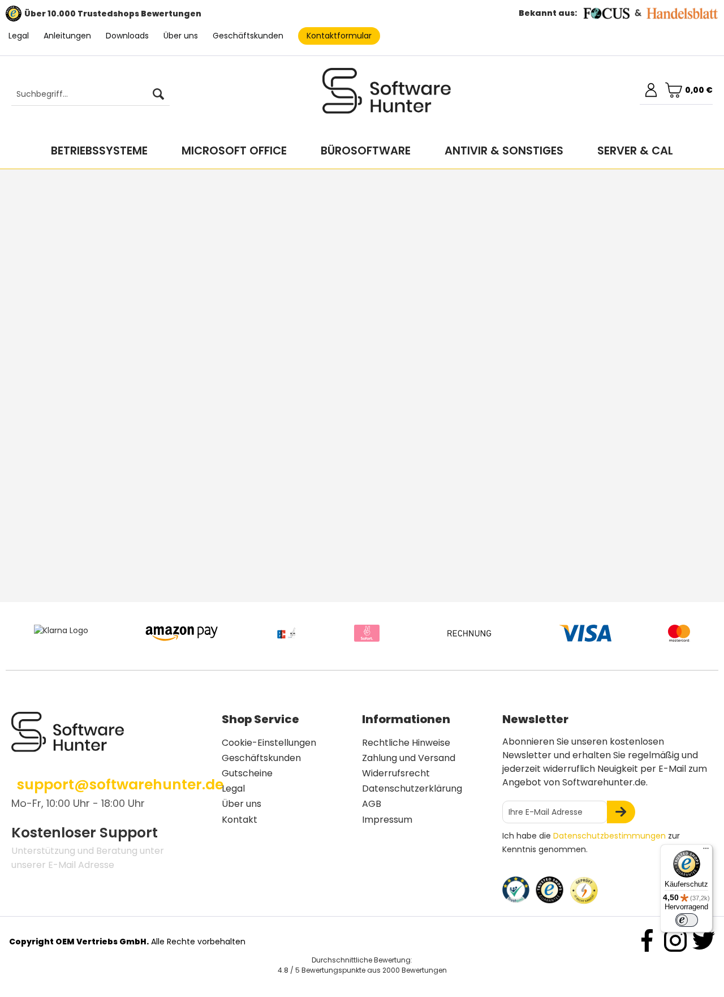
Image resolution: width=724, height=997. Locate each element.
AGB (371, 803)
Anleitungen (67, 35)
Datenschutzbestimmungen (609, 835)
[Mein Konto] (651, 90)
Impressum (387, 819)
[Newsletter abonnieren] (621, 812)
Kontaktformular (339, 35)
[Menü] (706, 851)
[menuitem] (85, 94)
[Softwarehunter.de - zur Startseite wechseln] (386, 95)
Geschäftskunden (248, 35)
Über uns (180, 35)
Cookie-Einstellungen (269, 742)
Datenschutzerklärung (412, 788)
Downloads (127, 35)
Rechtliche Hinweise (406, 742)
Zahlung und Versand (408, 757)
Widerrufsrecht (396, 773)
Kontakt (239, 819)
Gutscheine (247, 773)
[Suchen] (158, 94)
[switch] (686, 920)
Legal (18, 35)
